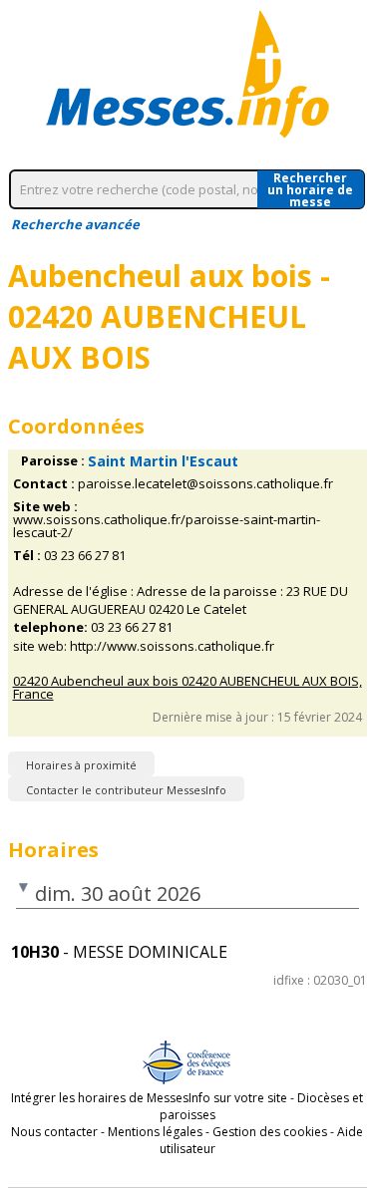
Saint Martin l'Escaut (163, 460)
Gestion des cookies (269, 1131)
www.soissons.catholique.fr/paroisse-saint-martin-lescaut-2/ (166, 526)
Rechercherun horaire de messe (310, 189)
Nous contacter (54, 1131)
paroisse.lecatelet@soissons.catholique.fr (205, 483)
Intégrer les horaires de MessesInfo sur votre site (149, 1097)
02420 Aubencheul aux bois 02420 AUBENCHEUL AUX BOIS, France (187, 688)
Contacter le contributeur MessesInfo (126, 789)
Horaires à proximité (81, 764)
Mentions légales (155, 1131)
